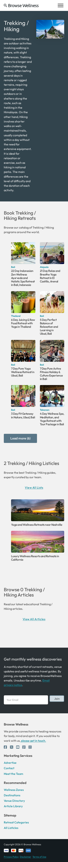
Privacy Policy (11, 856)
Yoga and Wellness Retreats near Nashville (36, 524)
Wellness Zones (14, 790)
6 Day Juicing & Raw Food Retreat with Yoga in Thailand (23, 323)
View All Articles (34, 619)
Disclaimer (25, 856)
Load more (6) (20, 438)
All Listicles (11, 828)
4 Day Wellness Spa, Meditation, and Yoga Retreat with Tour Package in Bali (52, 419)
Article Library (13, 806)
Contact (9, 768)
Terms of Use (39, 856)
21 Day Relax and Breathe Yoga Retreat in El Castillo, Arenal (50, 276)
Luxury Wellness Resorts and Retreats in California (35, 557)
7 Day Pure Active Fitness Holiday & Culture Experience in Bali (51, 374)
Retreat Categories (16, 822)
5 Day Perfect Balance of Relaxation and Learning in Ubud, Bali (49, 327)
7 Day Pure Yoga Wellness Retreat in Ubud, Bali (22, 372)
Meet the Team (13, 774)
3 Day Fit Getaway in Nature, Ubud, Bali (23, 415)
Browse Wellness (23, 5)
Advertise (10, 762)
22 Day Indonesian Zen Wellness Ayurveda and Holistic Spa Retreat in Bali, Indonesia (23, 278)
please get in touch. (33, 740)
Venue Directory (14, 800)
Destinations (12, 795)
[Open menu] (60, 5)
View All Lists (34, 487)
